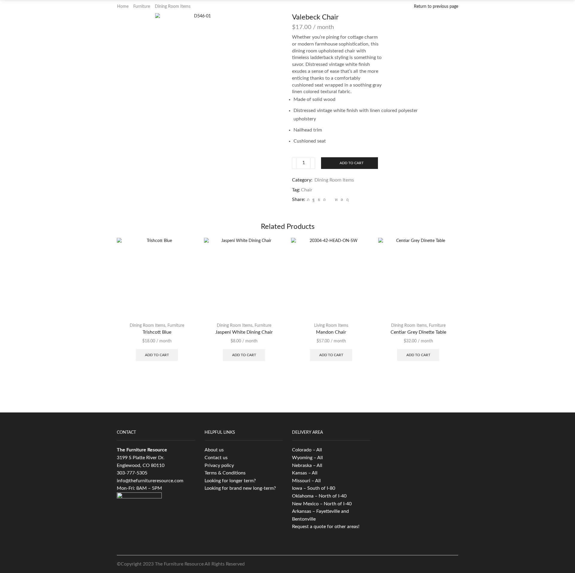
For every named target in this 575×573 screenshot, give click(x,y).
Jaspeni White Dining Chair (244, 332)
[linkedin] (336, 200)
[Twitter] (308, 200)
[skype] (347, 200)
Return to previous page (436, 6)
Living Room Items (331, 325)
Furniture (141, 6)
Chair (306, 190)
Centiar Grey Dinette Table (418, 332)
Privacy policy (219, 465)
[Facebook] (313, 200)
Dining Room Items (172, 6)
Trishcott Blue (157, 332)
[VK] (319, 200)
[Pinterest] (324, 200)
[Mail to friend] (330, 200)
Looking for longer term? (230, 480)
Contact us (216, 457)
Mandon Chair (331, 332)
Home (122, 6)
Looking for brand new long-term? (240, 488)
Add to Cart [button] (157, 355)
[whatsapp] (342, 200)
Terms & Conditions (225, 473)
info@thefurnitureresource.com (150, 480)
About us (214, 449)
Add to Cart (352, 163)
